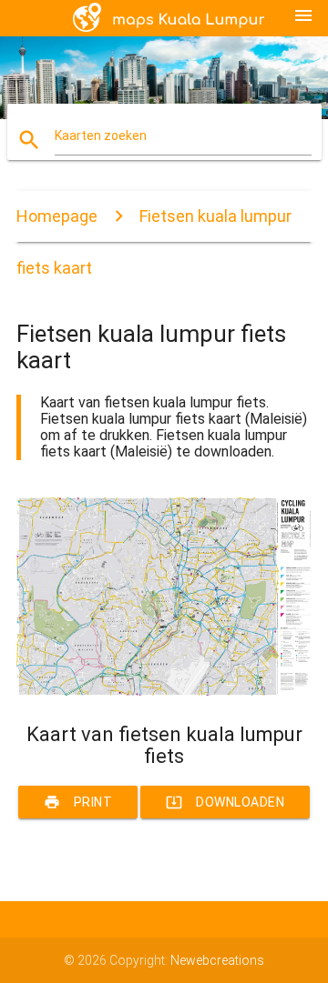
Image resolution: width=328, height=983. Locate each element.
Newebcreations (217, 960)
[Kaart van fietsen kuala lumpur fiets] (164, 691)
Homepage (56, 216)
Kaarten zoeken (101, 135)
